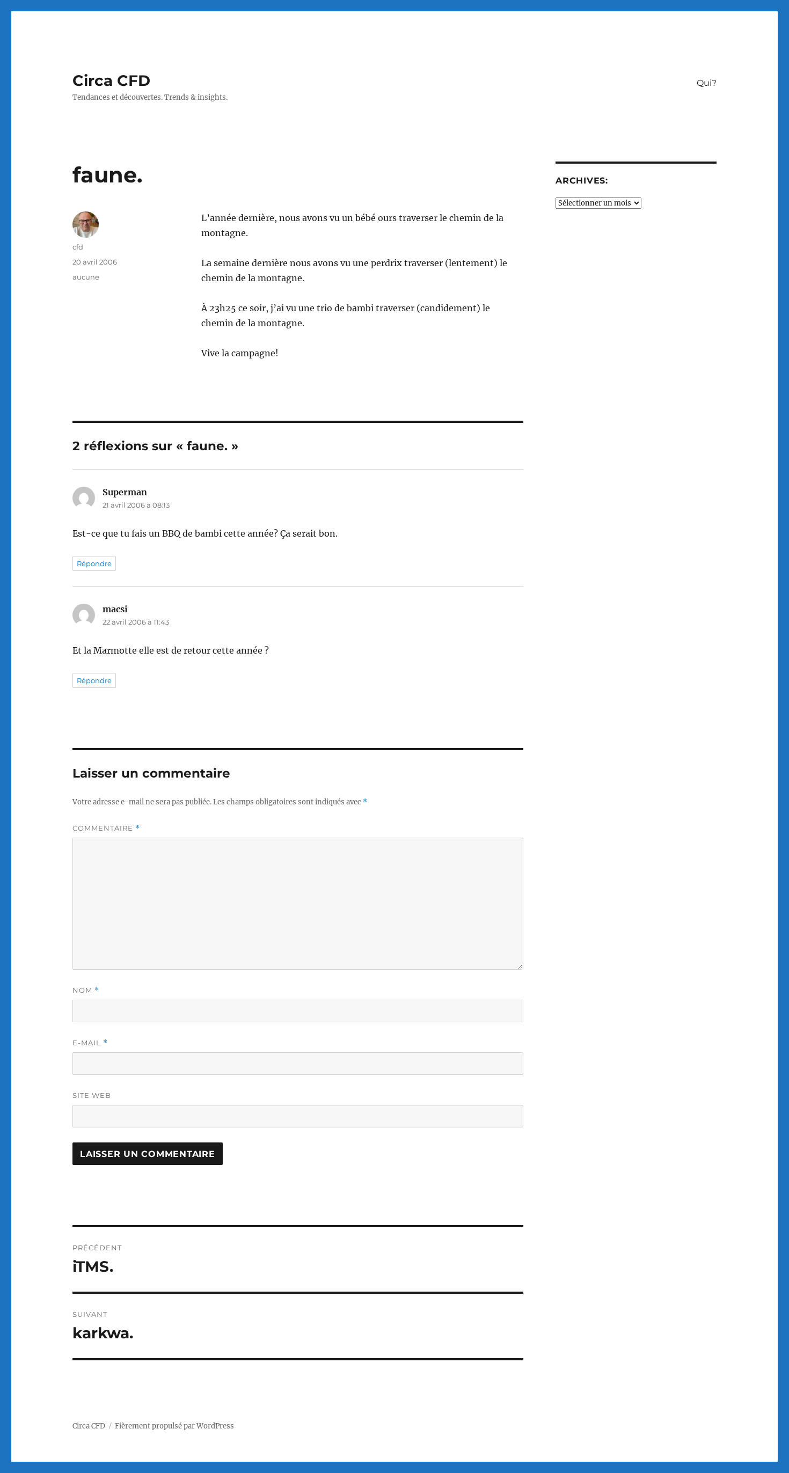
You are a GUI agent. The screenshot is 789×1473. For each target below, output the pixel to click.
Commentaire (106, 828)
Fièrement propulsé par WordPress (174, 1426)
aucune (85, 277)
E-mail (90, 1042)
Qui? (707, 83)
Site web (91, 1095)
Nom (85, 990)
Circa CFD (111, 80)
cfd (77, 247)
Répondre (94, 563)
